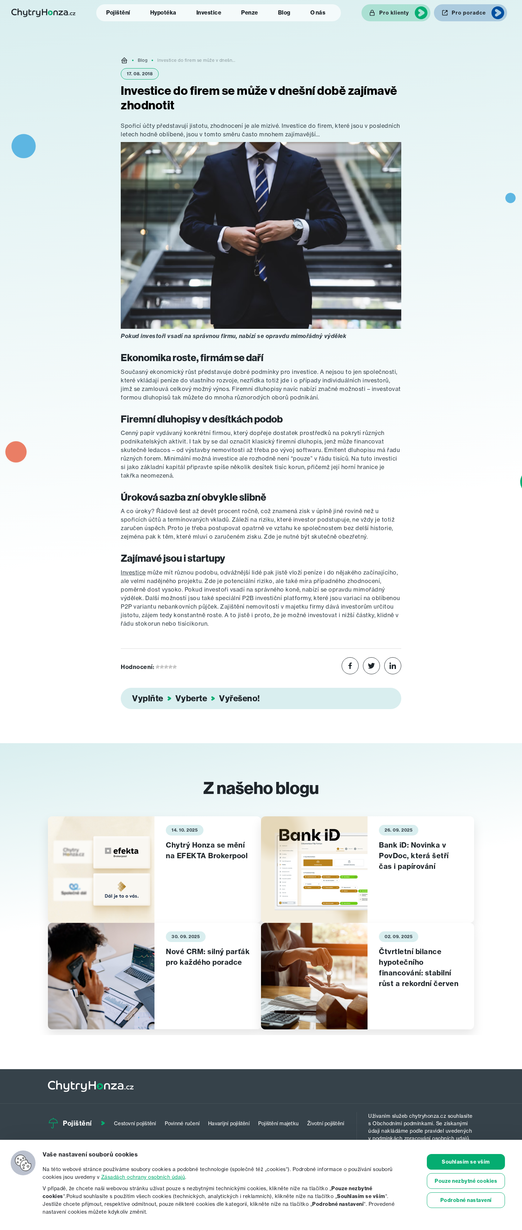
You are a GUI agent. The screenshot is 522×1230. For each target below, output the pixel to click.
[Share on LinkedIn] (392, 666)
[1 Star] (158, 667)
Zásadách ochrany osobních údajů (143, 1177)
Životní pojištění (325, 1123)
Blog (284, 12)
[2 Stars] (162, 667)
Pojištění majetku (278, 1123)
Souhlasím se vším (466, 1162)
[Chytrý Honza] (43, 13)
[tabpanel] (154, 869)
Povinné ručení (182, 1123)
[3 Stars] (166, 667)
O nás (318, 12)
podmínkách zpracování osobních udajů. (422, 1138)
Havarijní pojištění (229, 1123)
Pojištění (118, 12)
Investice (209, 12)
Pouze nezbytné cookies (466, 1181)
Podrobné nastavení (466, 1200)
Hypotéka (163, 12)
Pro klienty (394, 13)
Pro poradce (469, 13)
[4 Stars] (170, 667)
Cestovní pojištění (135, 1123)
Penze (249, 12)
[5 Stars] (175, 667)
